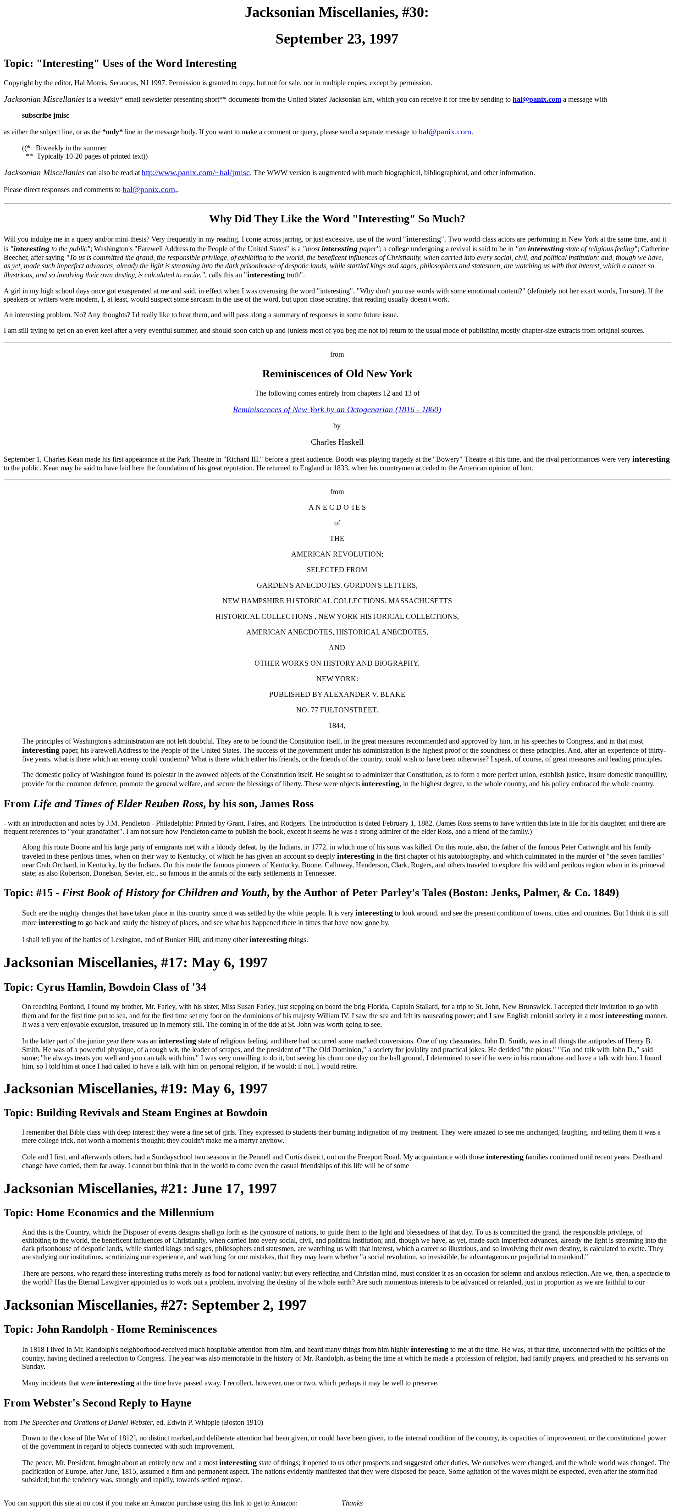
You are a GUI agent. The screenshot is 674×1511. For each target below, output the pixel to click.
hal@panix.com (537, 99)
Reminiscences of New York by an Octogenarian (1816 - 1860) (337, 409)
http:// (196, 172)
